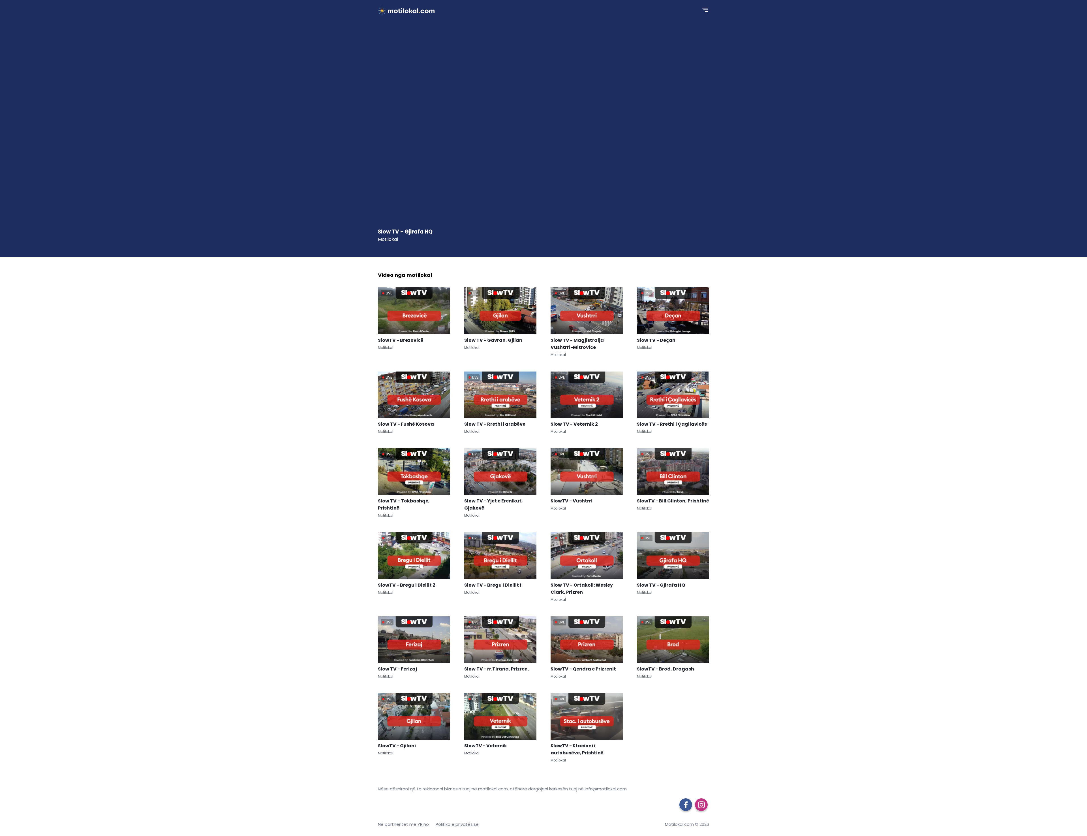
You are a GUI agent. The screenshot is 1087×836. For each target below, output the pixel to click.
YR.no (423, 824)
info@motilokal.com (606, 789)
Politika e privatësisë (457, 824)
